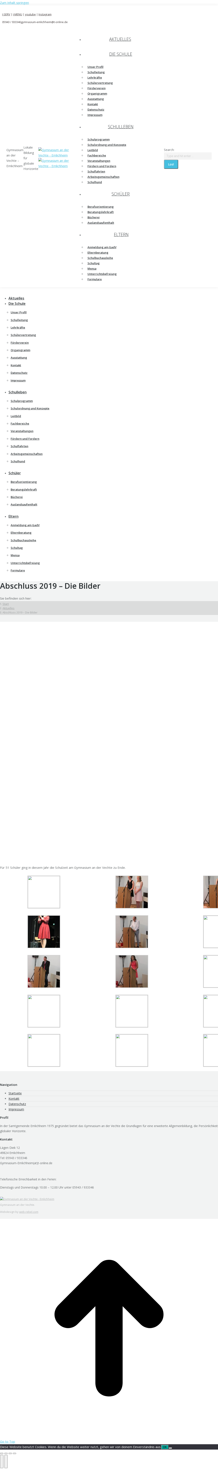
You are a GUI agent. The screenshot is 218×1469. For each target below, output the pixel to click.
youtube (30, 14)
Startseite (15, 1093)
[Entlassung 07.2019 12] (131, 986)
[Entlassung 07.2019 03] (43, 1065)
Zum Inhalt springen (14, 2)
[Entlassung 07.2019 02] (131, 1065)
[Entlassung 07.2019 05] (131, 1026)
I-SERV (6, 14)
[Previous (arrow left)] (1, 1461)
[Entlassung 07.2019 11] (43, 986)
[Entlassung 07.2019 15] (131, 907)
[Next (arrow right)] (6, 1461)
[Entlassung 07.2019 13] (43, 947)
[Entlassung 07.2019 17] (43, 907)
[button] (35, 291)
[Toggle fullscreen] (10, 1453)
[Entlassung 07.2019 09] (131, 947)
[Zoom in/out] (14, 1453)
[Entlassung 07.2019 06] (43, 1026)
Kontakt (14, 1099)
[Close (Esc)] (1, 1453)
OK (165, 1447)
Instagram (45, 14)
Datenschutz (17, 1104)
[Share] (6, 1453)
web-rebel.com (28, 1212)
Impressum (16, 1109)
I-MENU (17, 14)
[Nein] (170, 1448)
